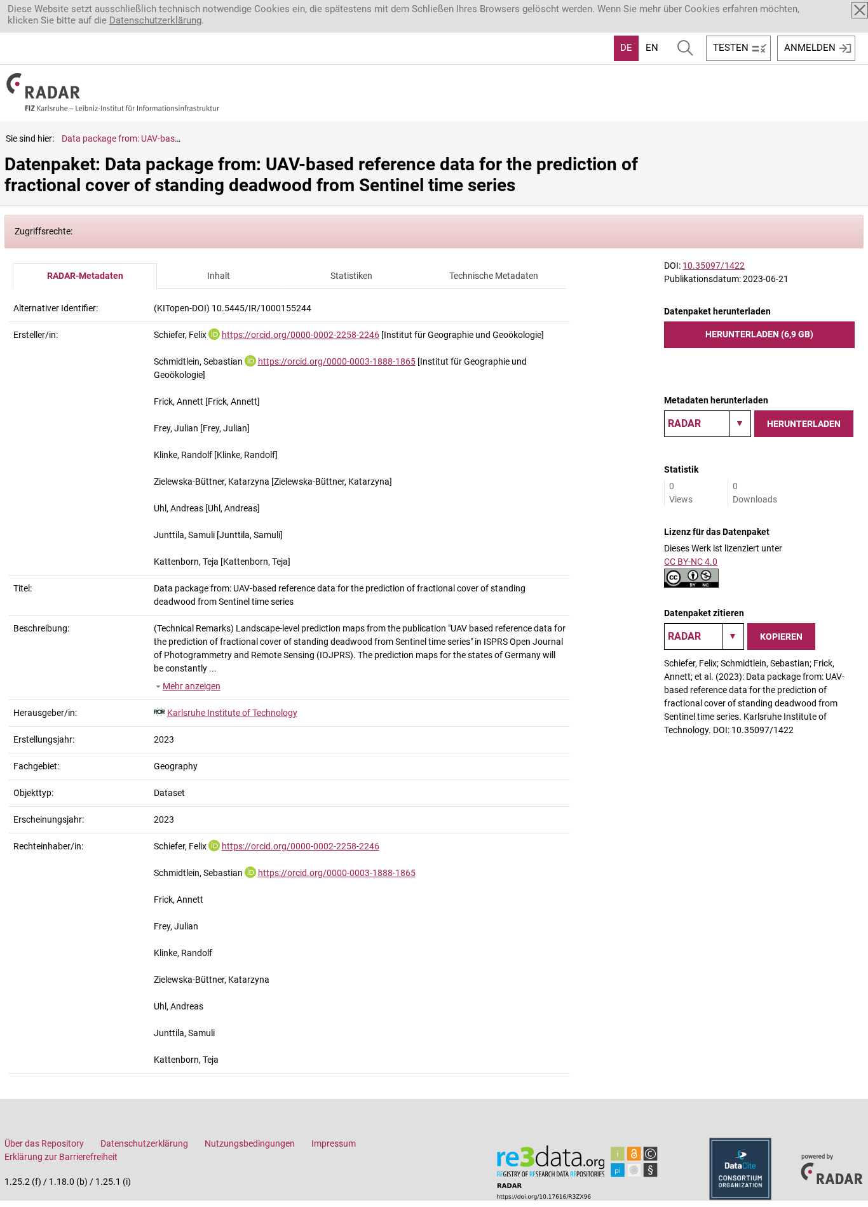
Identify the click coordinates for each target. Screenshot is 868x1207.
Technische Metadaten (493, 276)
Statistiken (351, 276)
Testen (731, 47)
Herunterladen (804, 424)
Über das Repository (44, 1143)
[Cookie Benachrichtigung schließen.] (859, 10)
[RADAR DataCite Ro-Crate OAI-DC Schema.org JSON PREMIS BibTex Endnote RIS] (707, 423)
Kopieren (781, 636)
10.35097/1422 (713, 265)
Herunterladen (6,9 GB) (759, 334)
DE (626, 47)
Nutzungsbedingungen (250, 1143)
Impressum (333, 1143)
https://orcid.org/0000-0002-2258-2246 (300, 335)
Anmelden (810, 47)
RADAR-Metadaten (85, 276)
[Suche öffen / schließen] (685, 48)
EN (652, 47)
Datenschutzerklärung (155, 20)
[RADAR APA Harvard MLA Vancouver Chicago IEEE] (704, 636)
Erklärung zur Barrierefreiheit (61, 1157)
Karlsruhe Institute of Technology (232, 713)
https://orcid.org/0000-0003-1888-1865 (337, 361)
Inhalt (218, 276)
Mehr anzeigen (191, 686)
